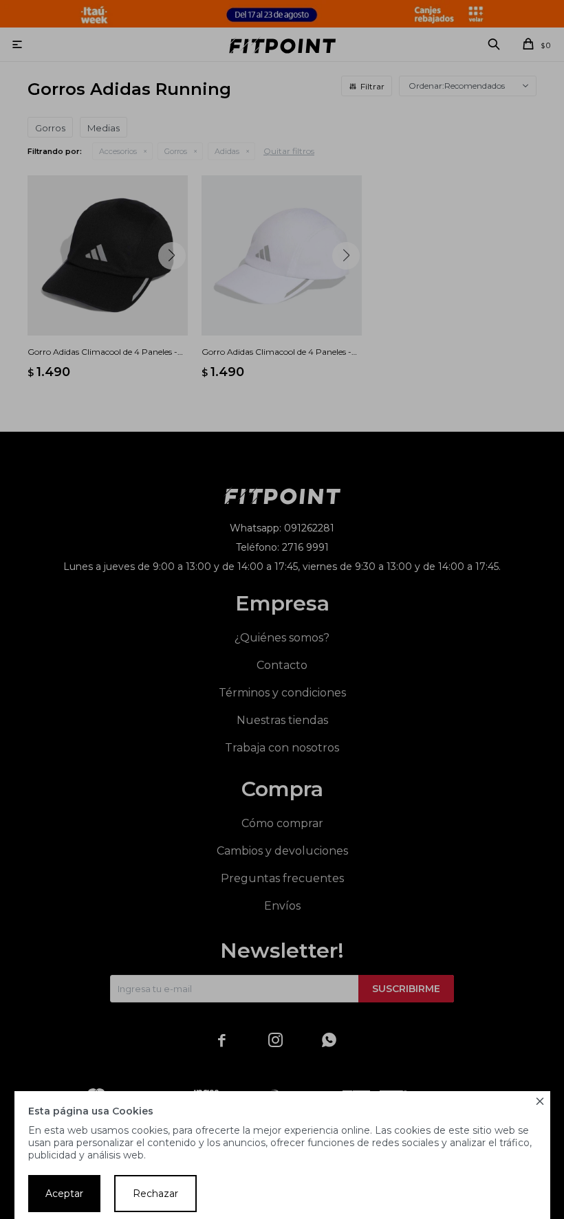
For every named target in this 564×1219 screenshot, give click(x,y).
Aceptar (64, 1193)
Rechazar (155, 1193)
